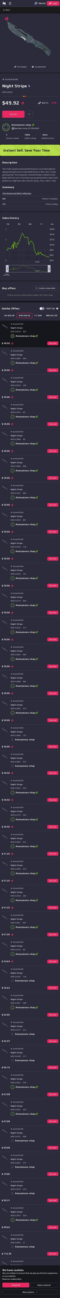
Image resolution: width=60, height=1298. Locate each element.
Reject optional (44, 1285)
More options (28, 1292)
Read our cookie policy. (12, 1279)
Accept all (16, 1285)
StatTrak (50, 308)
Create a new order (47, 288)
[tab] (9, 315)
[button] (38, 67)
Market (42, 3)
